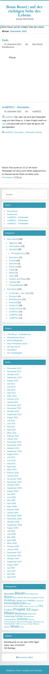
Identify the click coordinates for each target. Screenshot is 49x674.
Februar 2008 (13, 546)
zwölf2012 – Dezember (16, 107)
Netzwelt (13, 302)
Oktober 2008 (13, 522)
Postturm (8, 610)
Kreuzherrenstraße (11, 606)
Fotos (41, 598)
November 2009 (14, 482)
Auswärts (13, 296)
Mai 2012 (11, 390)
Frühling (9, 600)
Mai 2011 (11, 426)
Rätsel (12, 273)
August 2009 (12, 491)
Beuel (20, 593)
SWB (18, 624)
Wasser (36, 624)
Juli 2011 (11, 420)
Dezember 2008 (14, 515)
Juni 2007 (11, 571)
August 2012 (12, 380)
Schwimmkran (10, 619)
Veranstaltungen (16, 285)
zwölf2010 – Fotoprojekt (17, 217)
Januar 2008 (12, 549)
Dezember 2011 (14, 405)
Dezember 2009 (14, 479)
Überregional (14, 246)
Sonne (31, 619)
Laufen (26, 606)
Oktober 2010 (13, 448)
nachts (31, 606)
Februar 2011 (13, 436)
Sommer (22, 619)
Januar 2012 (12, 402)
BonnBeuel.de (8, 47)
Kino (29, 604)
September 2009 (14, 488)
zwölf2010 (13, 311)
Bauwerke (13, 257)
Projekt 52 (13, 305)
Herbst (31, 600)
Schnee (19, 616)
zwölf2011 (13, 315)
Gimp (24, 601)
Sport (11, 276)
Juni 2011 (11, 423)
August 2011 (12, 417)
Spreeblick (11, 350)
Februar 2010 (13, 473)
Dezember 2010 (14, 442)
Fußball (18, 600)
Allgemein (13, 243)
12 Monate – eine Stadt (19, 293)
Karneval (13, 267)
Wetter (7, 627)
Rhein (9, 613)
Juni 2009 (11, 497)
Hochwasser (7, 177)
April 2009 (11, 503)
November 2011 (14, 408)
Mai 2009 (11, 500)
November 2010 (14, 445)
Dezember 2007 (14, 552)
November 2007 (14, 555)
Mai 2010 (11, 463)
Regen (34, 609)
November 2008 (14, 519)
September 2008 (14, 525)
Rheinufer (32, 614)
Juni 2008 (11, 534)
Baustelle (13, 249)
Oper (36, 606)
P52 (40, 606)
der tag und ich (13, 346)
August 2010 (12, 454)
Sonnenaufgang (10, 622)
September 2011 (14, 414)
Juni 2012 (11, 387)
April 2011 (11, 430)
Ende (5, 40)
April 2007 (11, 577)
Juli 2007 (11, 568)
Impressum (12, 214)
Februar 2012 (13, 399)
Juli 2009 (11, 494)
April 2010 (11, 466)
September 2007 (14, 561)
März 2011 (11, 433)
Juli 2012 (11, 384)
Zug (22, 627)
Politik (11, 270)
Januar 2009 (12, 512)
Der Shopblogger (14, 353)
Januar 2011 (12, 439)
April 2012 (11, 393)
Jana (4, 124)
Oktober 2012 (13, 374)
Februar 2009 (13, 509)
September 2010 (14, 451)
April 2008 (11, 540)
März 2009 (12, 506)
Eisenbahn (34, 598)
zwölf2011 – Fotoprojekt (17, 220)
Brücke (27, 598)
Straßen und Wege (17, 279)
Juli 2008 (11, 531)
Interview (13, 263)
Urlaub (30, 624)
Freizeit (12, 260)
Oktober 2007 (13, 558)
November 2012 (14, 371)
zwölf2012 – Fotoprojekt (17, 223)
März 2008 (12, 543)
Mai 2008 (11, 537)
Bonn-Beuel (37, 44)
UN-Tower (23, 624)
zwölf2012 (36, 111)
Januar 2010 (12, 476)
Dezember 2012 (14, 368)
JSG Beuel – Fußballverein (19, 334)
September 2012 (14, 377)
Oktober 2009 (13, 485)
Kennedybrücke (18, 253)
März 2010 (12, 469)
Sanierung (9, 616)
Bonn (8, 597)
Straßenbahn (9, 624)
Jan (26, 44)
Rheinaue (21, 613)
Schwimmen (29, 616)
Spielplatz (36, 622)
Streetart (13, 282)
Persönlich (11, 289)
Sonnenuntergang (24, 622)
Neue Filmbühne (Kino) (17, 343)
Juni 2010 (11, 460)
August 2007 (12, 565)
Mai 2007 (11, 574)
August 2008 (12, 528)
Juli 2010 (11, 457)
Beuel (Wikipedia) (15, 340)
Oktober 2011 (13, 411)
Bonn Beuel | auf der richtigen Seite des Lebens (24, 11)
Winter (15, 626)
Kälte (21, 606)
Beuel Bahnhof (31, 594)
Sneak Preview (16, 308)
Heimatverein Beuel (15, 337)
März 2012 (12, 396)
